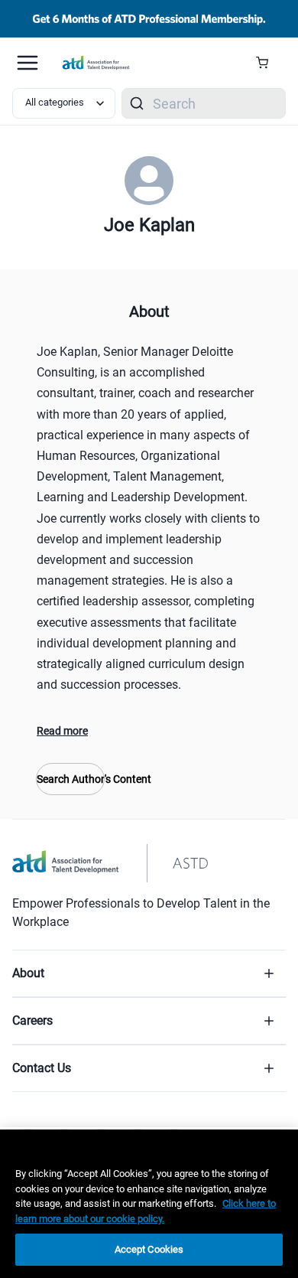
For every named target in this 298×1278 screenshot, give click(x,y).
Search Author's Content (70, 779)
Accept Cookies (149, 1249)
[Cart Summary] (268, 62)
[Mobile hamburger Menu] (27, 63)
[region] (149, 1204)
